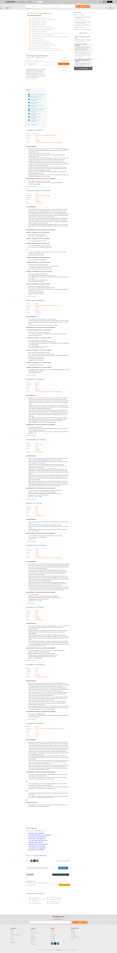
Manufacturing (38, 312)
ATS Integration (33, 938)
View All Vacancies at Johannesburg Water (60, 874)
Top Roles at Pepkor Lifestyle (81, 27)
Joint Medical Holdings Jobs (54, 903)
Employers (110, 1)
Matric (49, 195)
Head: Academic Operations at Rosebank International (40, 41)
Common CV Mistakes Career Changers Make (82, 37)
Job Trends (12, 940)
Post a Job (32, 931)
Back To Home (30, 874)
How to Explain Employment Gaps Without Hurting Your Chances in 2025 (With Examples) (83, 60)
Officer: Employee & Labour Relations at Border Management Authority (43, 45)
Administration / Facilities (40, 515)
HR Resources (33, 940)
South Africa (39, 1)
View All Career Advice (83, 68)
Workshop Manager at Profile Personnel (38, 24)
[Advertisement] (59, 76)
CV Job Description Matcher (15, 934)
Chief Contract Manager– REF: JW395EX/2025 (36, 439)
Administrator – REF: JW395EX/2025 (37, 108)
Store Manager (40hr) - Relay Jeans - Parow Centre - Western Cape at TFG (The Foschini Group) (48, 33)
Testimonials (53, 936)
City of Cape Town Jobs (35, 897)
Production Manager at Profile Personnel (38, 40)
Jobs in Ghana (73, 931)
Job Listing (12, 931)
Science (36, 735)
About (40, 949)
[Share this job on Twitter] (34, 860)
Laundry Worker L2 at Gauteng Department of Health (40, 46)
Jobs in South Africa (74, 936)
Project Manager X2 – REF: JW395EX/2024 (35, 664)
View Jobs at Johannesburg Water (40, 57)
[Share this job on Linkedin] (37, 860)
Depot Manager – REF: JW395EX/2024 (37, 94)
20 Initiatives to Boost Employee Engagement (81, 45)
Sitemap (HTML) (53, 934)
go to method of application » (31, 186)
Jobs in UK (73, 938)
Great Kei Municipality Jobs (36, 903)
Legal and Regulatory (39, 451)
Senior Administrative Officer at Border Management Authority (42, 43)
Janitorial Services (38, 202)
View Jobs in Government (29, 57)
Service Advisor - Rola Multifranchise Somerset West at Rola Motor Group (84, 23)
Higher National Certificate (40, 135)
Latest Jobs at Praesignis (80, 14)
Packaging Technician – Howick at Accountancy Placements (41, 26)
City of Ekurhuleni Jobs (35, 901)
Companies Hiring (13, 942)
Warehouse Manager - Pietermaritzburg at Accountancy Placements (42, 28)
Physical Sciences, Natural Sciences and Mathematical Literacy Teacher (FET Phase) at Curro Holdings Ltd (49, 36)
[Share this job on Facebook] (31, 860)
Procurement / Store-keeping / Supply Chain (53, 142)
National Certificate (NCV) (51, 135)
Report (67, 860)
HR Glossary (33, 942)
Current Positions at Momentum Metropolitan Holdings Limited (83, 17)
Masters (41, 444)
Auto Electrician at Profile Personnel (37, 38)
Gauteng (36, 138)
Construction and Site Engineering (41, 391)
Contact (43, 949)
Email (68, 60)
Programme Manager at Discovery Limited (38, 21)
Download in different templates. (40, 855)
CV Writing (12, 938)
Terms (53, 949)
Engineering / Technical (39, 142)
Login (100, 1)
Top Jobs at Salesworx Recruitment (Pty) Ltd (83, 29)
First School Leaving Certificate (41, 195)
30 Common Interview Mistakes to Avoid (82, 52)
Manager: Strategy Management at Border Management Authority (42, 29)
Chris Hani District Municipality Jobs (55, 899)
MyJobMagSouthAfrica (74, 949)
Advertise (52, 940)
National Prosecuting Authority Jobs (55, 897)
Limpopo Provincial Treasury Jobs (55, 901)
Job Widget (53, 931)
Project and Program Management (55, 391)
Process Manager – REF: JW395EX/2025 (34, 723)
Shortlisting (32, 934)
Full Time (37, 133)
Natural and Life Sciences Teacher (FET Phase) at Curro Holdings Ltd (43, 19)
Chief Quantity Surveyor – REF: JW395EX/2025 (36, 545)
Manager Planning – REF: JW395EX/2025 (35, 379)
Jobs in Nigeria (73, 934)
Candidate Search (33, 936)
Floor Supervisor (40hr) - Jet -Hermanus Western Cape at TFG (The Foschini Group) (46, 48)
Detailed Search (28, 8)
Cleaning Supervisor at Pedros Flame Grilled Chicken (40, 17)
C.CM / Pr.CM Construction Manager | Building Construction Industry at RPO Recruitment (47, 50)
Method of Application (32, 124)
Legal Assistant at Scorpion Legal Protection (39, 31)
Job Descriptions (33, 944)
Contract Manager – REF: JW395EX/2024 (35, 607)
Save (63, 60)
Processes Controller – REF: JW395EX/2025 (35, 300)
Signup (104, 1)
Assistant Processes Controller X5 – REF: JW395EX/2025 (38, 190)
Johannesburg (37, 140)
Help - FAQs (53, 938)
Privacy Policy (48, 949)
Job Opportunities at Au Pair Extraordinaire (83, 25)
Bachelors (37, 384)
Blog (11, 936)
